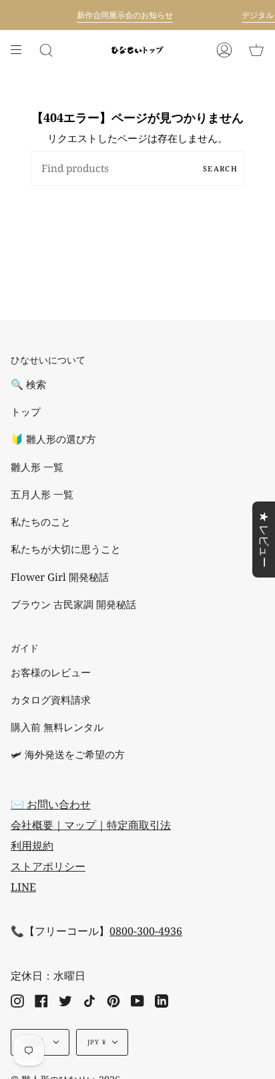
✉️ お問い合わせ (51, 804)
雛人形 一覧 (37, 467)
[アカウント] (224, 50)
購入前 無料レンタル (57, 727)
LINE (23, 887)
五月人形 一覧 (42, 494)
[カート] (256, 50)
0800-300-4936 (145, 931)
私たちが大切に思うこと (66, 549)
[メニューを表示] (21, 50)
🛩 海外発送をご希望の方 (68, 755)
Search (220, 168)
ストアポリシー (48, 866)
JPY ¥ (97, 1042)
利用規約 (32, 845)
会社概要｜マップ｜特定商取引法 (91, 825)
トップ (26, 412)
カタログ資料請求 (51, 700)
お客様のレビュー (51, 673)
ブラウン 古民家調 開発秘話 (73, 605)
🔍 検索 (28, 384)
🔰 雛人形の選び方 (53, 439)
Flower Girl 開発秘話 (60, 577)
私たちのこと (41, 522)
